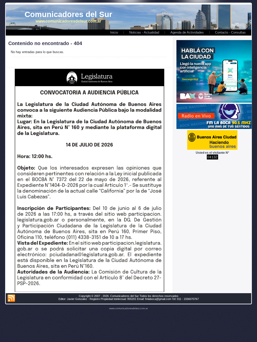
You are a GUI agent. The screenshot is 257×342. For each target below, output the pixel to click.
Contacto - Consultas (230, 32)
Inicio (114, 32)
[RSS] (11, 298)
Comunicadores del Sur (68, 14)
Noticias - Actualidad (144, 32)
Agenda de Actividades (187, 32)
